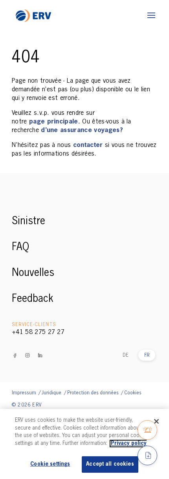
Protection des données (93, 393)
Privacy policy (129, 443)
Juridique (52, 393)
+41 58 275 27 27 (38, 332)
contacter (89, 145)
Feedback (32, 299)
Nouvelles (33, 273)
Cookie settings (50, 464)
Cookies (132, 393)
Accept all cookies (110, 464)
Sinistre (28, 221)
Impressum (24, 393)
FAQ (20, 247)
